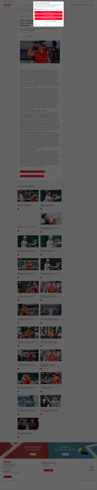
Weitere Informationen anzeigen (48, 21)
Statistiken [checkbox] (44, 9)
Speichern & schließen (48, 15)
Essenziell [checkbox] (38, 9)
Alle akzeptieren (48, 12)
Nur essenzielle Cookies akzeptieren (48, 18)
